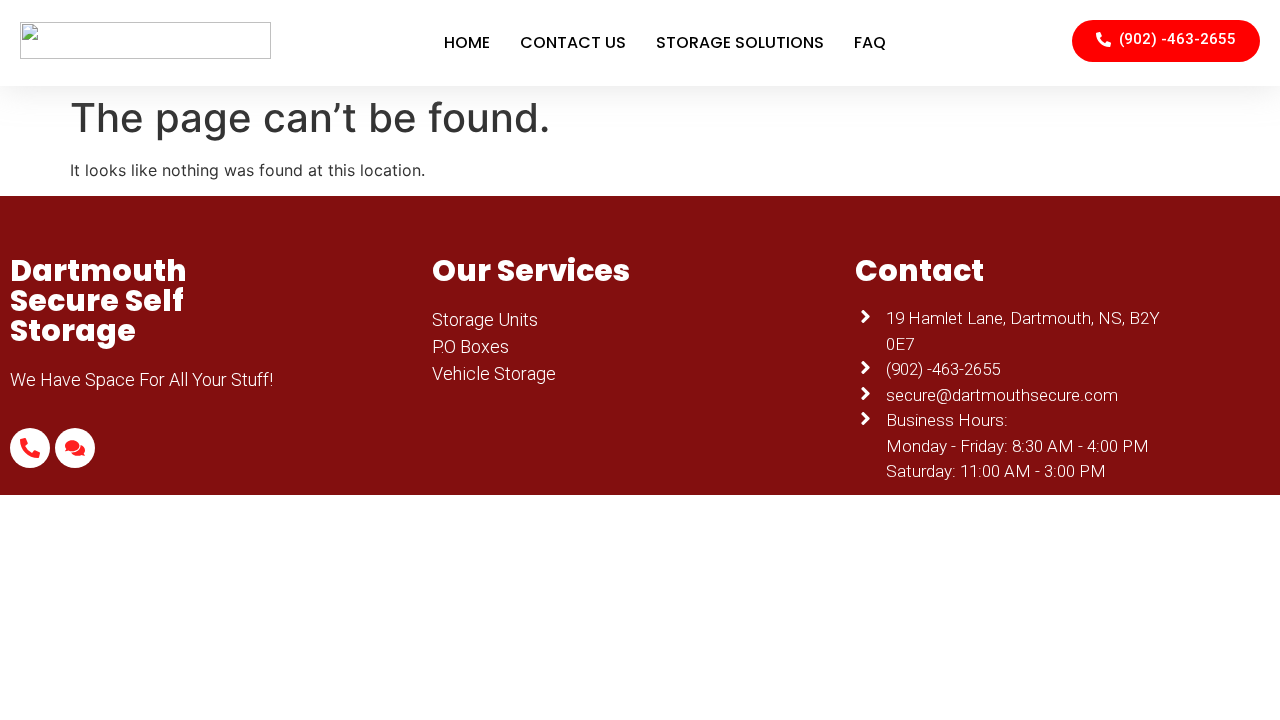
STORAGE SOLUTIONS (740, 42)
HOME (467, 42)
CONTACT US (573, 42)
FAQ (870, 42)
